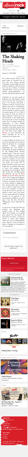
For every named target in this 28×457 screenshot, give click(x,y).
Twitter (5, 436)
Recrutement (6, 424)
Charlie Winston (6, 376)
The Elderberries (5, 27)
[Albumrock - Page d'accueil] (14, 9)
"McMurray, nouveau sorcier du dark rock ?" (18, 325)
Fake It (14, 70)
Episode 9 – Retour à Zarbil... (10, 406)
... (2, 352)
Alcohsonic (20, 26)
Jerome (4, 73)
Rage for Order (15, 311)
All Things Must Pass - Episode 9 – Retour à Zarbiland (12, 403)
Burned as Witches (16, 320)
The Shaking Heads (13, 59)
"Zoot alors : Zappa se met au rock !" (18, 303)
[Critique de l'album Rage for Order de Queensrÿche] (5, 317)
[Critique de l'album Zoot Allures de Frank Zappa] (5, 306)
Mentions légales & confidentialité (13, 429)
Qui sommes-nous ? (8, 420)
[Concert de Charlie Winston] (14, 374)
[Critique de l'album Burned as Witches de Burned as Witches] (5, 328)
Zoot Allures (14, 300)
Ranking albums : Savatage (10, 351)
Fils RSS (5, 438)
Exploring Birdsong (17, 278)
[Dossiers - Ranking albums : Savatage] (14, 348)
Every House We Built (17, 280)
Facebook (5, 434)
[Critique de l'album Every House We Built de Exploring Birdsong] (5, 285)
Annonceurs (6, 425)
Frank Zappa (15, 298)
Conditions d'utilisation (10, 427)
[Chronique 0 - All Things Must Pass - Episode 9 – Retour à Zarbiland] (14, 395)
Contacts (5, 422)
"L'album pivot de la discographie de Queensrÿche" (19, 314)
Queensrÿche (15, 309)
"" (14, 288)
